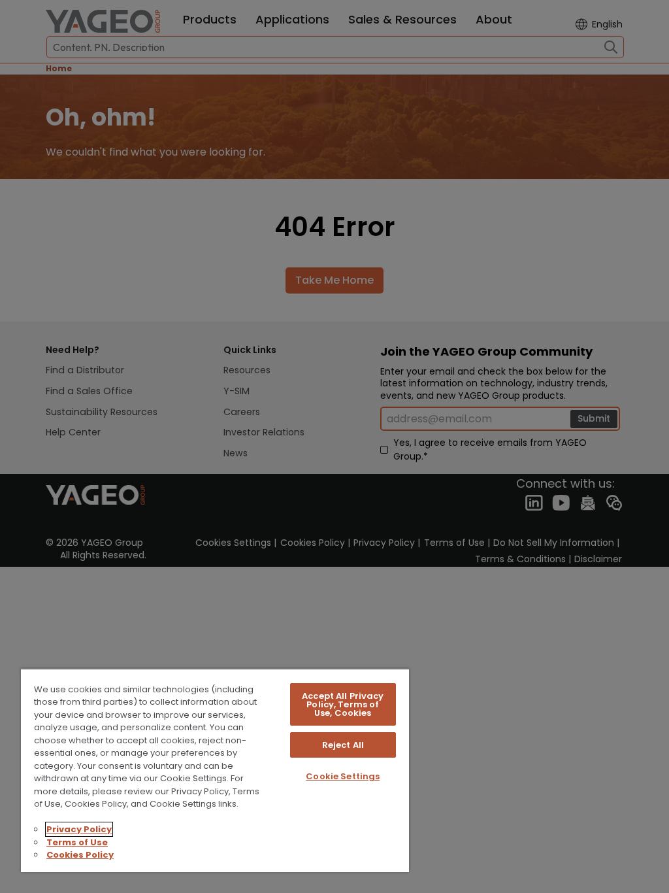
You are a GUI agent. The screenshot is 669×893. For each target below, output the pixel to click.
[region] (215, 770)
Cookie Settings (343, 776)
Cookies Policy (80, 855)
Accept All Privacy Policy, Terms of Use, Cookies (342, 704)
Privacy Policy (79, 829)
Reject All (343, 745)
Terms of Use (77, 842)
